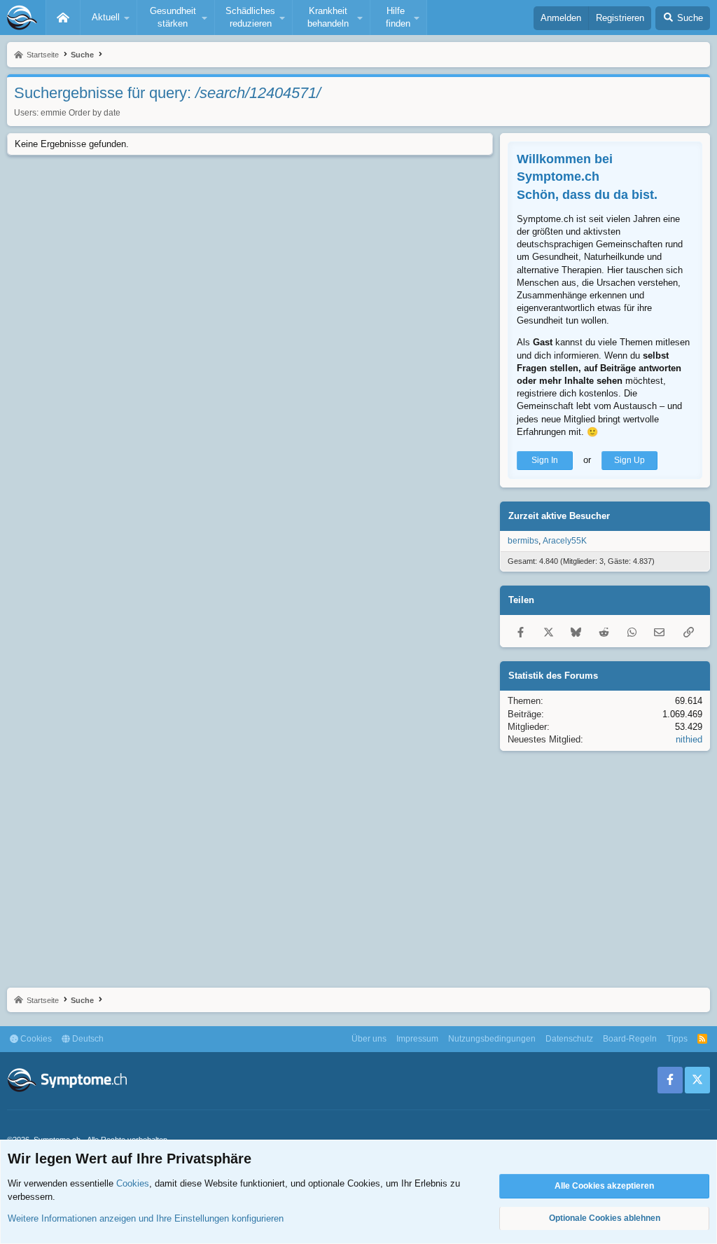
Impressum (417, 1039)
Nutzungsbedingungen (492, 1039)
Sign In (544, 460)
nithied (689, 739)
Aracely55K (565, 541)
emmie (54, 113)
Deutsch (87, 1039)
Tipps (677, 1039)
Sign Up (629, 460)
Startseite (63, 17)
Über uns (369, 1039)
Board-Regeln (630, 1039)
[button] (109, 17)
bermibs (523, 541)
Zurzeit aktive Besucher (559, 516)
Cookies (35, 1039)
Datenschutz (569, 1039)
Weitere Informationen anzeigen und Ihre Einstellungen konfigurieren (146, 1218)
